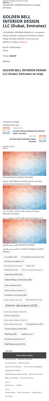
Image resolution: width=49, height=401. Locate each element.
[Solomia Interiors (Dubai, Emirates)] (24, 163)
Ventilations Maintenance (14, 339)
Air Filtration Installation (14, 261)
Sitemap (9, 351)
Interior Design (11, 316)
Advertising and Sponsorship (16, 374)
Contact (19, 385)
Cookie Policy (37, 392)
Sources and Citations (13, 367)
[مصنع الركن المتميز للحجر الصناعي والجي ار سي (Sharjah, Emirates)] (24, 197)
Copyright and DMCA (13, 370)
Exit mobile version (24, 355)
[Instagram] (7, 3)
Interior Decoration (33, 300)
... (31, 184)
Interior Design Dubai (13, 324)
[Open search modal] (11, 2)
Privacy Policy (10, 392)
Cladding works (11, 270)
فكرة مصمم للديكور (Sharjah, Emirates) (19, 245)
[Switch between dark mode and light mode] (8, 3)
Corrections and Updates (33, 367)
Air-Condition (10, 257)
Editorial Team (10, 359)
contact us (22, 42)
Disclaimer (9, 396)
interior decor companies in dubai (15, 312)
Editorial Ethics (24, 363)
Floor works (13, 285)
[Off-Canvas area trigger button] (3, 3)
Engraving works (13, 274)
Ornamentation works (16, 329)
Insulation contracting (16, 295)
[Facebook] (4, 3)
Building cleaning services (13, 266)
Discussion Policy (26, 378)
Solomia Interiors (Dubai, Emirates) (18, 177)
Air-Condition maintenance (32, 257)
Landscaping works (34, 324)
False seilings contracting (18, 279)
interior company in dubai (13, 300)
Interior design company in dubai (15, 320)
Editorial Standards (25, 359)
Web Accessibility (11, 378)
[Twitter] (6, 3)
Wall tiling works (15, 344)
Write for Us (9, 385)
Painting (10, 334)
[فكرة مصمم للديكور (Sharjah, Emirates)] (24, 231)
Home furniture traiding (15, 290)
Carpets (30, 266)
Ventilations (27, 334)
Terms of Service (23, 392)
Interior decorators (21, 305)
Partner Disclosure (36, 374)
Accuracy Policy (11, 363)
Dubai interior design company (32, 270)
